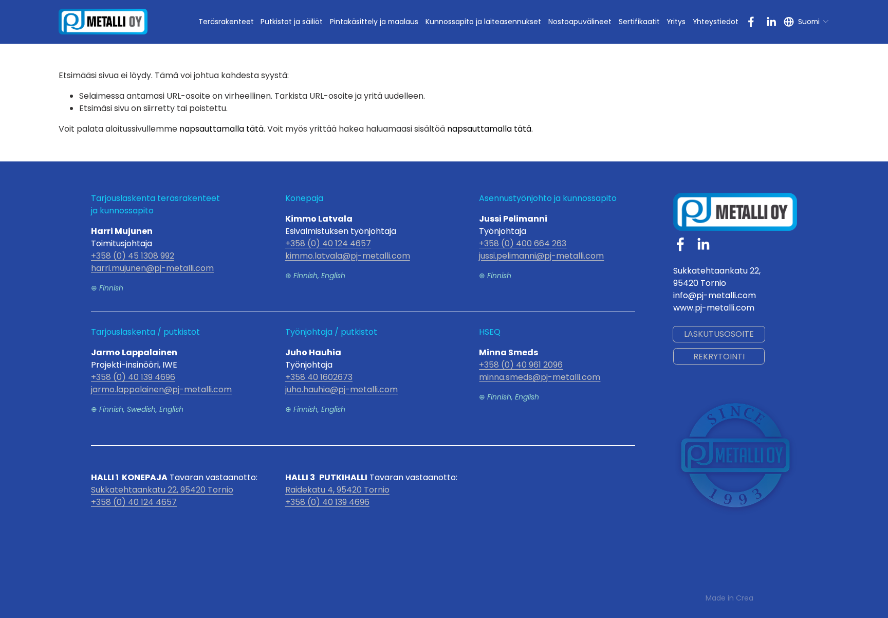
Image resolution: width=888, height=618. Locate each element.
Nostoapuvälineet (580, 21)
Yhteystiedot (715, 21)
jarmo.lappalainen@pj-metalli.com (161, 389)
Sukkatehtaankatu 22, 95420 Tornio (162, 490)
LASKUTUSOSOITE (719, 334)
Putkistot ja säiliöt (292, 21)
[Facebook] (751, 21)
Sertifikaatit (639, 21)
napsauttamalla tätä (221, 129)
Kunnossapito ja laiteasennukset (483, 21)
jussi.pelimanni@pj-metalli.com (541, 256)
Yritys (676, 21)
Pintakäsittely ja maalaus (374, 21)
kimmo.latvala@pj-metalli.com (347, 256)
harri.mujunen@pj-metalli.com (152, 268)
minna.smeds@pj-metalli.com (539, 377)
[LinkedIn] (771, 21)
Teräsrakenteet (226, 21)
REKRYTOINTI (719, 356)
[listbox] (806, 21)
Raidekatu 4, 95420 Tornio (337, 490)
